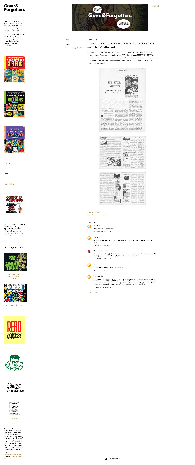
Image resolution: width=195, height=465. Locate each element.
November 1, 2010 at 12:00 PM (102, 231)
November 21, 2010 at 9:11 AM (102, 270)
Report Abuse (9, 184)
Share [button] (67, 40)
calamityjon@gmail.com (12, 454)
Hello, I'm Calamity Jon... (102, 251)
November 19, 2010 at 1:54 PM (102, 258)
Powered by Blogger (114, 458)
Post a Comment (93, 292)
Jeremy (96, 264)
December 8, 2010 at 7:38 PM (102, 287)
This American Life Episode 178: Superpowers (13, 233)
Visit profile (14, 419)
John (95, 225)
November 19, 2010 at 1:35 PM (102, 245)
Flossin (96, 237)
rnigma (96, 276)
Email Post (95, 212)
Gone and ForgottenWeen (74, 48)
